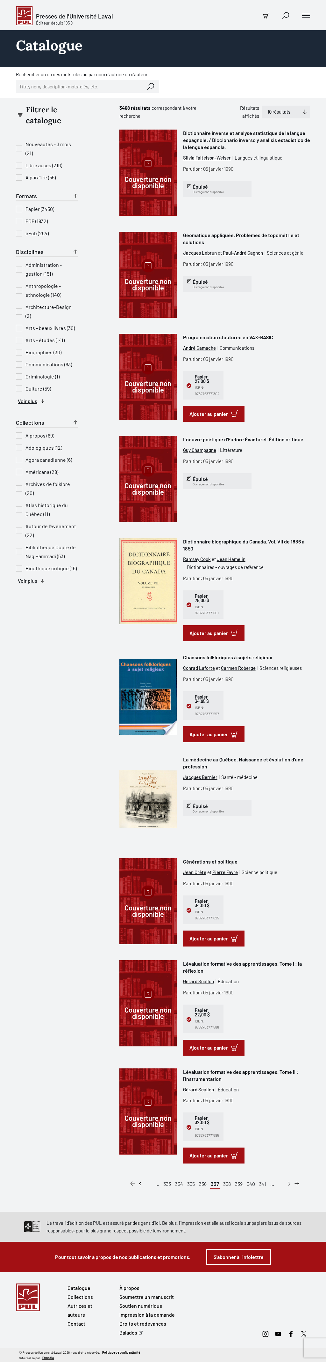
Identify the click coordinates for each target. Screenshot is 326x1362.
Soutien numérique (140, 1306)
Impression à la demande (147, 1315)
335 (191, 1184)
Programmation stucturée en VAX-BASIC (228, 337)
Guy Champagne (199, 450)
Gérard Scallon (198, 981)
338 (227, 1184)
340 (251, 1184)
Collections (80, 1297)
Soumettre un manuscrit (146, 1297)
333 (167, 1184)
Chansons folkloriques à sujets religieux (227, 657)
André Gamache (199, 348)
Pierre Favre (225, 872)
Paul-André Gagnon (243, 253)
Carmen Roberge (238, 668)
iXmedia (48, 1358)
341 (262, 1184)
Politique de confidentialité (121, 1352)
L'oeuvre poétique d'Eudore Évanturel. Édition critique (243, 439)
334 (179, 1184)
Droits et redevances (142, 1324)
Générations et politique (210, 861)
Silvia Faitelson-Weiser (207, 158)
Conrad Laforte (199, 668)
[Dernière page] (296, 1184)
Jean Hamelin (231, 559)
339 (239, 1184)
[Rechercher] (150, 86)
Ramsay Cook (197, 559)
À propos (129, 1288)
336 (203, 1184)
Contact (76, 1324)
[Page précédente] (140, 1184)
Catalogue (78, 1288)
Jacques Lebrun (200, 253)
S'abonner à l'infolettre (239, 1257)
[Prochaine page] (289, 1184)
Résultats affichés (249, 112)
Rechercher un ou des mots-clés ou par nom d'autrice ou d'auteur (81, 74)
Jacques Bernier (200, 777)
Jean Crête (194, 872)
